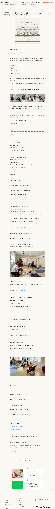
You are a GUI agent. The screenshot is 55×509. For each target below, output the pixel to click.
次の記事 (32, 459)
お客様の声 (6, 508)
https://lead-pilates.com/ (34, 415)
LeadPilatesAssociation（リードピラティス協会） (8, 4)
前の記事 (23, 459)
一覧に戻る (27, 459)
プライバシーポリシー (21, 506)
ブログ (19, 500)
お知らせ (19, 498)
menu (53, 2)
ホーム (1, 4)
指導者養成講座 (7, 504)
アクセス (19, 502)
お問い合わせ (20, 504)
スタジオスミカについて (37, 2)
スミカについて (7, 506)
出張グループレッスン (30, 2)
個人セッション (24, 2)
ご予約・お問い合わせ (47, 2)
